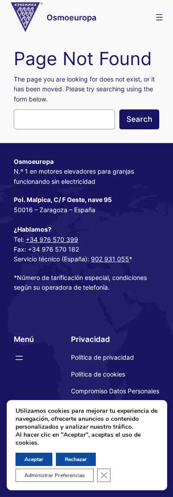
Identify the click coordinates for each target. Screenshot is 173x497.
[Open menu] (159, 17)
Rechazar (76, 459)
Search (139, 119)
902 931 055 (110, 259)
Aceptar (33, 459)
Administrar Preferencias (54, 475)
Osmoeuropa (71, 17)
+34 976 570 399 (52, 239)
